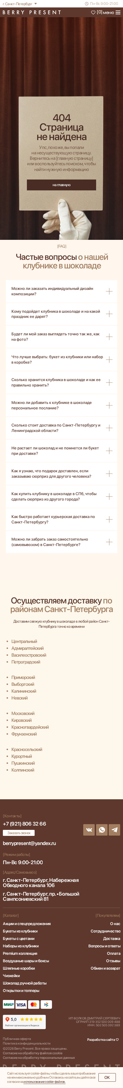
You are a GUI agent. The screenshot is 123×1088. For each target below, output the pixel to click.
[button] (19, 833)
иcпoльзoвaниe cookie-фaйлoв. (44, 1082)
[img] (32, 12)
